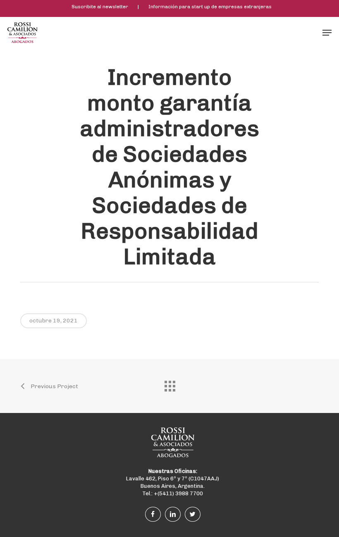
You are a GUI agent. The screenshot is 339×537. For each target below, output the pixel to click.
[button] (327, 33)
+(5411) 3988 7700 (178, 493)
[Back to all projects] (169, 384)
